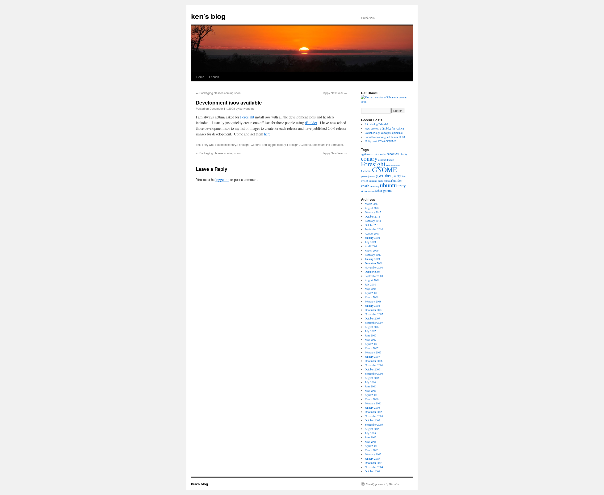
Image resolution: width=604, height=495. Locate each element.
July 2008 (370, 284)
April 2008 (371, 293)
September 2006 (374, 373)
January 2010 (372, 237)
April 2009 (371, 246)
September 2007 (374, 322)
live (363, 180)
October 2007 (372, 318)
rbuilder (396, 180)
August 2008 (372, 280)
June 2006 (370, 386)
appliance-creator (370, 154)
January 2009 (372, 259)
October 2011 (372, 216)
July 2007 (370, 331)
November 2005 (374, 416)
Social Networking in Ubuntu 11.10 (385, 137)
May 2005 (370, 441)
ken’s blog (208, 16)
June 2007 (370, 335)
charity (403, 154)
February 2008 (373, 301)
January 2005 (372, 458)
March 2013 (371, 204)
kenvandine (247, 108)
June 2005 (370, 437)
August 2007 (372, 327)
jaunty (397, 176)
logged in (222, 179)
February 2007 (373, 352)
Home (200, 77)
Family (390, 159)
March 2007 (371, 348)
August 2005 (372, 429)
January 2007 (372, 356)
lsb (366, 180)
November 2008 (374, 267)
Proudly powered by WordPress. (384, 484)
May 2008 (370, 288)
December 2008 (373, 263)
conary (231, 145)
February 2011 (373, 220)
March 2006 (371, 399)
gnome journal (368, 176)
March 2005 (371, 450)
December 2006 (373, 361)
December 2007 (373, 310)
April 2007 (371, 344)
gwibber (384, 175)
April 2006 (371, 395)
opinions (373, 180)
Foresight (247, 116)
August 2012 (372, 208)
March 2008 (371, 297)
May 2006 (370, 390)
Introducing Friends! (376, 124)
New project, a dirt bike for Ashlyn (384, 128)
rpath (365, 186)
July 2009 (370, 242)
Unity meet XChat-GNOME (380, 141)
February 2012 (373, 212)
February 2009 (373, 254)
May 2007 (370, 339)
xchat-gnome (383, 190)
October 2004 (372, 471)
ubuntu (388, 185)
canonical (393, 153)
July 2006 (370, 382)
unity (402, 186)
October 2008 (372, 271)
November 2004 (374, 467)
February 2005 (373, 454)
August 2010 (372, 233)
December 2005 (373, 412)
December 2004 (373, 463)
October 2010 (372, 225)
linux (404, 176)
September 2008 (374, 276)
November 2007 (374, 314)
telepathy (374, 186)
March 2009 (371, 250)
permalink (337, 145)
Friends (214, 77)
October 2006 (372, 369)
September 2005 (374, 424)
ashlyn (383, 154)
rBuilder (311, 122)
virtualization (367, 191)
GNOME (384, 169)
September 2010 (374, 229)
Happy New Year (334, 93)
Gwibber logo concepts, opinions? (384, 132)
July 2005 (370, 433)
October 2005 (372, 420)
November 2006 (374, 365)
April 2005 (371, 446)
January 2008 (372, 305)
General (256, 145)
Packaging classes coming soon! (218, 93)
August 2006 (372, 378)
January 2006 (372, 407)
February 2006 (373, 403)
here (267, 133)
